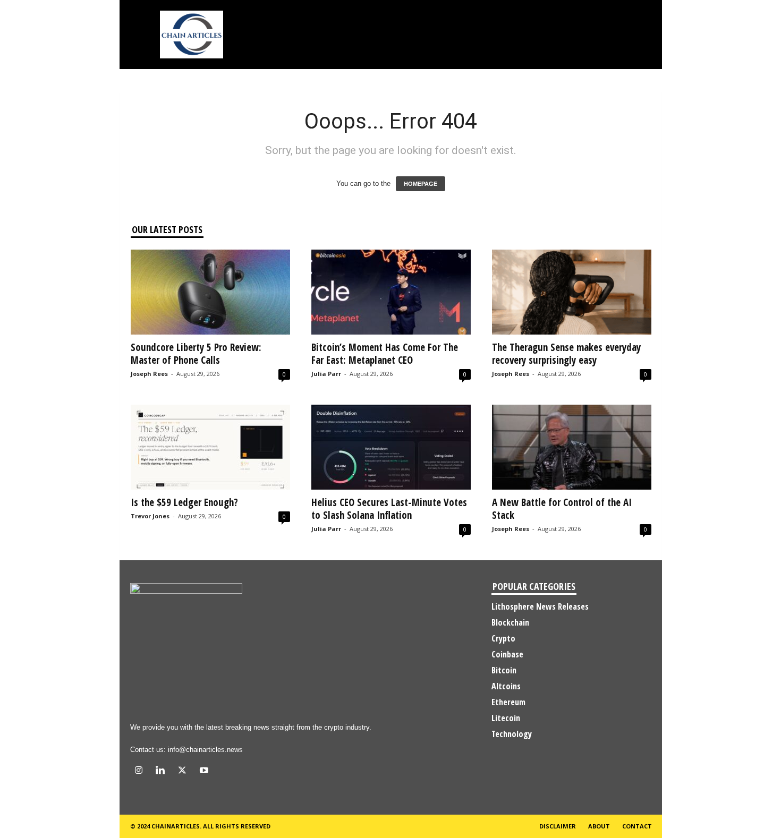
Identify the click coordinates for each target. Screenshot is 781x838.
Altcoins (506, 686)
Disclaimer (557, 826)
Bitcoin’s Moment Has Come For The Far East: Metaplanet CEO (384, 353)
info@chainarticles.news (205, 750)
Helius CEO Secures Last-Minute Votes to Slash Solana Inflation (389, 508)
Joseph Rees (149, 374)
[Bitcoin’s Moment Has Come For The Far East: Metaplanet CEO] (391, 292)
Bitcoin (503, 670)
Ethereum (508, 702)
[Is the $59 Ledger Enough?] (210, 447)
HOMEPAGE (420, 184)
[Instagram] (141, 771)
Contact (637, 826)
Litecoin (505, 718)
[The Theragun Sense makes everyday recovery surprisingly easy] (571, 292)
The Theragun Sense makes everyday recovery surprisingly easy (566, 353)
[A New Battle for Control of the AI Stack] (571, 447)
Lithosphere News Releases (540, 606)
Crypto (503, 638)
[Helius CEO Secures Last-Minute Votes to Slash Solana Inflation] (391, 447)
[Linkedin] (163, 771)
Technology (511, 734)
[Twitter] (185, 771)
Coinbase (507, 654)
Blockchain (510, 622)
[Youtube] (205, 771)
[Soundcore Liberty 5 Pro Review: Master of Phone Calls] (210, 292)
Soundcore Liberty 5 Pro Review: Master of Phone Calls (196, 353)
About (599, 826)
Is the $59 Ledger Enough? (184, 502)
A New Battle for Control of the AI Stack (562, 508)
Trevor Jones (150, 516)
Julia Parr (326, 374)
